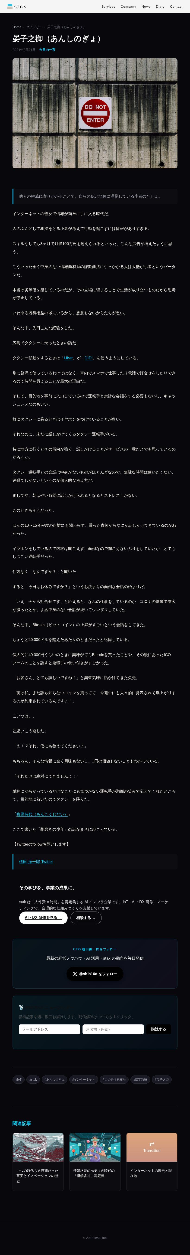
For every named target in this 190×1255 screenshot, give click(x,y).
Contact (176, 6)
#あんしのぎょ (54, 1079)
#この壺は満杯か (114, 1079)
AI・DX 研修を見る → (43, 917)
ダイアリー (34, 27)
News (146, 6)
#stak (33, 1079)
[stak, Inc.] (16, 6)
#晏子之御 (162, 1079)
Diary (160, 6)
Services (108, 6)
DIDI (89, 358)
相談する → (86, 917)
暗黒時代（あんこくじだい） (42, 814)
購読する (158, 1029)
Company (128, 6)
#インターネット (83, 1079)
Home (17, 27)
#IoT (19, 1079)
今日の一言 (47, 50)
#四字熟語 (140, 1079)
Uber (68, 358)
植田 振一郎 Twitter (36, 862)
